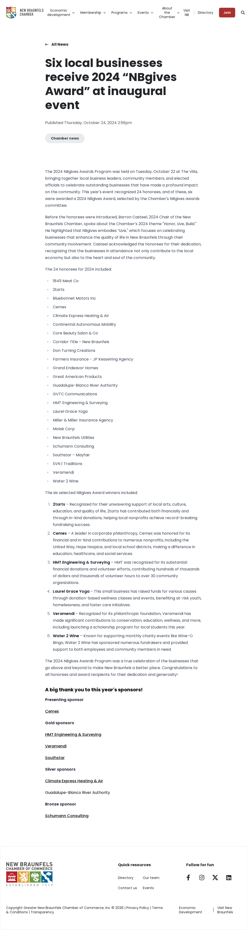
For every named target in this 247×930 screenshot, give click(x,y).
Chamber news (65, 138)
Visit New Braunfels (225, 910)
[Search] (243, 12)
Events (148, 888)
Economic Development (190, 910)
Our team (151, 877)
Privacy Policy (137, 907)
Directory (205, 12)
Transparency (42, 912)
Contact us (127, 888)
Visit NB (186, 12)
